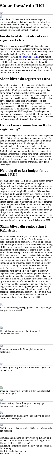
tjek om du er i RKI (28, 57)
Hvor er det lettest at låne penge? (15, 443)
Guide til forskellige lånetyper (14, 451)
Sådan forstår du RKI (10, 453)
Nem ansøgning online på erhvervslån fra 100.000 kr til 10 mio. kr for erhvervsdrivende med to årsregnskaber (25, 439)
